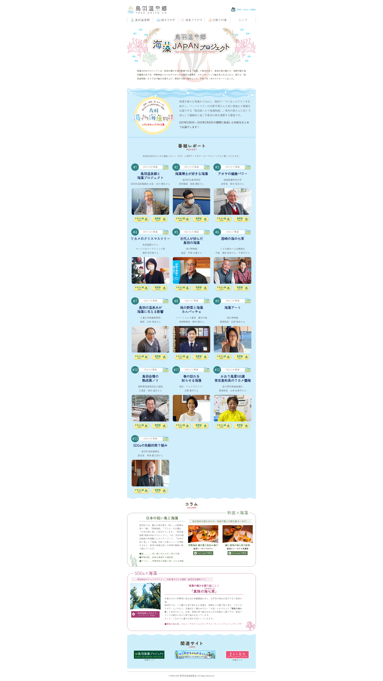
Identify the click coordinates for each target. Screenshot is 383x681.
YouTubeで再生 (204, 552)
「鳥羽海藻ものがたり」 (147, 614)
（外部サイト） (149, 660)
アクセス (246, 9)
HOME (239, 9)
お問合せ (253, 9)
